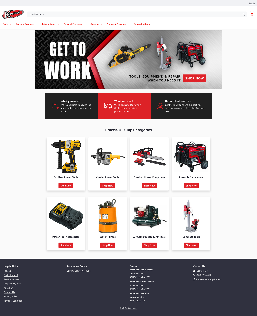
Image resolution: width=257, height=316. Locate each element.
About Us (8, 287)
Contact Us (9, 292)
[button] (244, 14)
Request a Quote (12, 283)
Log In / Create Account (78, 270)
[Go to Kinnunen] (14, 14)
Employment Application (208, 279)
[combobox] (133, 14)
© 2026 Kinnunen (128, 308)
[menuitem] (142, 24)
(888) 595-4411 (203, 275)
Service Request (12, 279)
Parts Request (11, 275)
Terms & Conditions (14, 300)
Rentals (7, 270)
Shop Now (66, 185)
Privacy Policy (10, 296)
